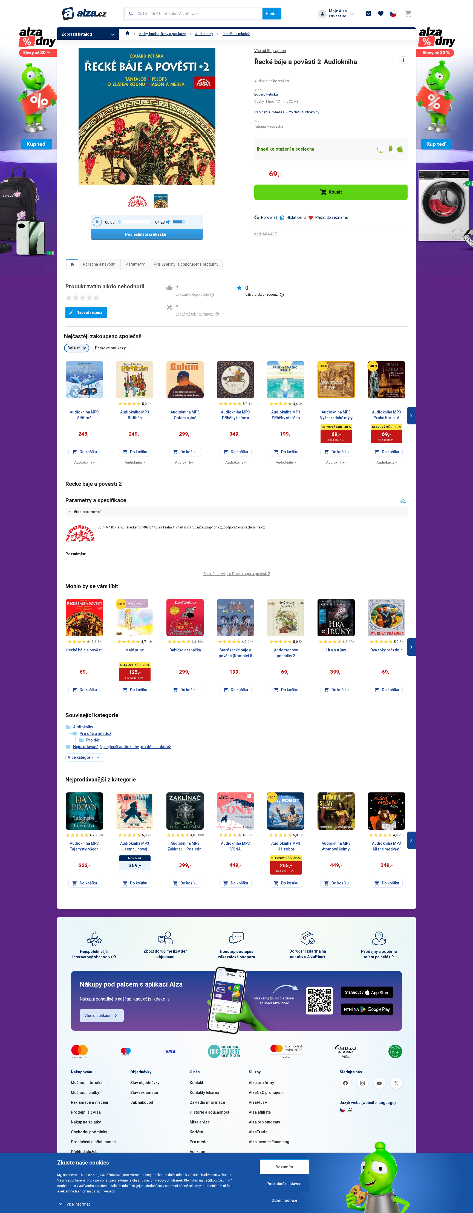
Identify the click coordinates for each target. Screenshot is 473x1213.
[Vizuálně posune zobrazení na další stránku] (411, 415)
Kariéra (196, 1132)
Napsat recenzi (89, 312)
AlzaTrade (258, 1132)
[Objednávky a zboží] (368, 13)
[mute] (168, 222)
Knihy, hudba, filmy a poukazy (162, 34)
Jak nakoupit (141, 1102)
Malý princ (134, 650)
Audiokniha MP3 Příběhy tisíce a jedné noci (235, 415)
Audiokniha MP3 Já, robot (285, 846)
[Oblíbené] (380, 13)
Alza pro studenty (264, 1122)
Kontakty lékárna (204, 1092)
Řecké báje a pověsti (84, 650)
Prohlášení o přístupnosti (93, 1142)
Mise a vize (200, 1122)
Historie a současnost (209, 1112)
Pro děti (294, 112)
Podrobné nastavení (284, 1184)
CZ (349, 1109)
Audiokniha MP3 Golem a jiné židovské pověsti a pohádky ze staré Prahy (185, 415)
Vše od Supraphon (270, 50)
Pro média (199, 1142)
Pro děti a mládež (236, 34)
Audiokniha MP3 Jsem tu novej (134, 846)
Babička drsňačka (185, 650)
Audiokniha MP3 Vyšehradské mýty (336, 415)
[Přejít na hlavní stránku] (84, 14)
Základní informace (207, 1102)
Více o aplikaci (97, 1015)
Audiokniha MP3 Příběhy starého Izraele (285, 415)
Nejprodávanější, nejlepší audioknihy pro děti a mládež (122, 747)
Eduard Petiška (266, 94)
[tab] (72, 264)
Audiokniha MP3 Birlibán (134, 415)
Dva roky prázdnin (386, 650)
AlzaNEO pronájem (266, 1092)
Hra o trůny (336, 650)
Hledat (272, 14)
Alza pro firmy (261, 1082)
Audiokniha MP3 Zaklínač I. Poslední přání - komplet (185, 846)
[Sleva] (322, 366)
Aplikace (197, 1151)
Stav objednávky (144, 1082)
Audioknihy (204, 34)
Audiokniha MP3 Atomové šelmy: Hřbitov (336, 846)
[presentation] (72, 264)
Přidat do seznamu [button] (331, 217)
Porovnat (269, 217)
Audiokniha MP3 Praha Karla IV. (386, 415)
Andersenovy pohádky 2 (286, 653)
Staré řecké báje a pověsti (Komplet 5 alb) (235, 653)
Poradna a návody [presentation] (99, 264)
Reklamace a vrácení (89, 1102)
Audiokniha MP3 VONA (235, 846)
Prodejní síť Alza (86, 1112)
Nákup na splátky (86, 1122)
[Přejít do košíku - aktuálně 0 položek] (408, 13)
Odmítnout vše (284, 1200)
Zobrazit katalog (76, 34)
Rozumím (284, 1167)
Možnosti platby (85, 1092)
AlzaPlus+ (258, 1102)
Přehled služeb (84, 1151)
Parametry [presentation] (135, 264)
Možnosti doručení (88, 1082)
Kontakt (196, 1082)
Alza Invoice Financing (269, 1142)
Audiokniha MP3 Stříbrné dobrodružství (84, 415)
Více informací (79, 1204)
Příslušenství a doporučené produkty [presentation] (186, 264)
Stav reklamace (144, 1092)
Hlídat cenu (296, 217)
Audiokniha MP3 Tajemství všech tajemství (84, 846)
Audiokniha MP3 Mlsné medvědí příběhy (386, 846)
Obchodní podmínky (89, 1132)
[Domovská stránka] (128, 34)
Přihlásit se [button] (337, 16)
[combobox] (193, 13)
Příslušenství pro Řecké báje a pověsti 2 (236, 573)
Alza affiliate (260, 1112)
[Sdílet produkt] (403, 60)
